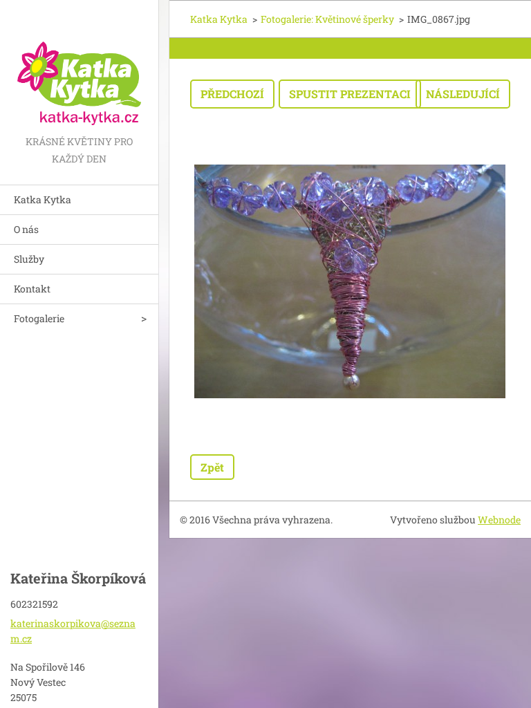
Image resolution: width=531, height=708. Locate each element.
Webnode (499, 519)
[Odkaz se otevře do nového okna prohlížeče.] (349, 281)
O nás (26, 229)
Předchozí (232, 93)
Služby (29, 259)
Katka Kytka (42, 199)
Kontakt (32, 288)
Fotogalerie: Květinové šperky (327, 19)
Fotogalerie (39, 318)
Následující (463, 93)
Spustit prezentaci (350, 93)
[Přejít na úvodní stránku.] (79, 66)
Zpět (212, 467)
